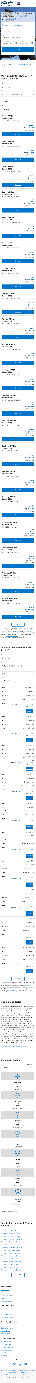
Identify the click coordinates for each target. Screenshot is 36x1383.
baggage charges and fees (12, 636)
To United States (21, 64)
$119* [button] (26, 16)
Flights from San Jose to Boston (11, 1256)
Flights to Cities (15, 1370)
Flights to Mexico (6, 1350)
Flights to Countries (5, 1370)
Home (3, 64)
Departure (6, 41)
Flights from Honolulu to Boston (10, 1242)
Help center (4, 1309)
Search (18, 49)
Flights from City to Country (24, 1374)
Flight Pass (4, 1325)
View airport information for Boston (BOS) (13, 1046)
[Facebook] (9, 1364)
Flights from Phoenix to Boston (10, 1264)
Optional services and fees (9, 1328)
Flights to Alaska (6, 1355)
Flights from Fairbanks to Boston (11, 1270)
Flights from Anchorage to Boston (11, 1239)
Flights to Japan (6, 1353)
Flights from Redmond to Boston (11, 1253)
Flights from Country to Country (27, 1370)
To (4, 36)
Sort (2, 105)
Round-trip (6, 25)
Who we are (5, 1290)
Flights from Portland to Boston (10, 1233)
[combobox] (19, 87)
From (4, 30)
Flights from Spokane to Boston (10, 1250)
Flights (10, 64)
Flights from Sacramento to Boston (11, 1261)
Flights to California (7, 1347)
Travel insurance (6, 1333)
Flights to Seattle (6, 1344)
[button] (18, 25)
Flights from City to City (13, 1372)
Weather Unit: (31, 1064)
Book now (18, 134)
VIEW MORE (18, 1275)
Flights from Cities (24, 1372)
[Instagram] (20, 1364)
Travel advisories (6, 1314)
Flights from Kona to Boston (9, 1267)
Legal (2, 1293)
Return (21, 41)
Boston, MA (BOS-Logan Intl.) (12, 38)
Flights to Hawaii (6, 1341)
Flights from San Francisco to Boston (12, 1245)
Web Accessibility (6, 1301)
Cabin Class (4, 670)
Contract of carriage (7, 1295)
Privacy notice (5, 1298)
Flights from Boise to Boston (9, 1259)
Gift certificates (5, 1331)
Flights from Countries (11, 1374)
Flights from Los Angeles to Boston (11, 1247)
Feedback (4, 1312)
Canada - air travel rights (8, 1317)
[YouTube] (26, 1364)
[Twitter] (14, 1364)
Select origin (7, 32)
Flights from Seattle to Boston (10, 1231)
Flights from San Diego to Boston (11, 1236)
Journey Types (5, 98)
